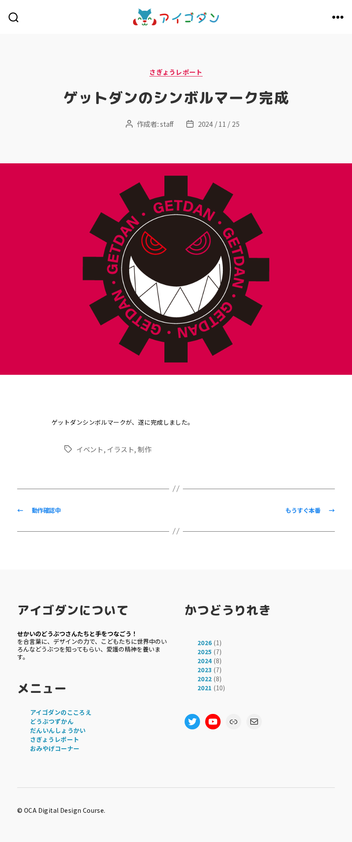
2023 (204, 669)
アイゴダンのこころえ (60, 712)
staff (166, 124)
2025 (204, 651)
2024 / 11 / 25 (218, 124)
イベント (89, 449)
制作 (144, 449)
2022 (204, 678)
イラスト (120, 449)
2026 (204, 642)
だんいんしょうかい (58, 730)
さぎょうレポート (175, 72)
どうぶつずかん (51, 721)
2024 (204, 660)
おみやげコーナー (54, 748)
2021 (204, 687)
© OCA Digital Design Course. (61, 810)
